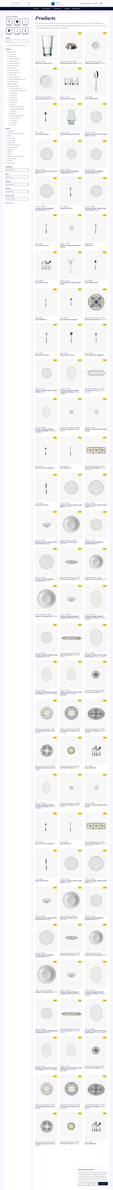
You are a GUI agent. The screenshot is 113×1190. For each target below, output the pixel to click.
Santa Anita (11, 158)
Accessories (17, 34)
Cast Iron (12, 54)
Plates (13, 97)
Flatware (25, 25)
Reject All (93, 1183)
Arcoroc (11, 140)
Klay (9, 154)
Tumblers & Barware (17, 109)
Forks (13, 124)
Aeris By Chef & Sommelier (15, 133)
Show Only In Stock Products (17, 45)
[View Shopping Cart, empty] (101, 3)
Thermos (10, 163)
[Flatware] (25, 21)
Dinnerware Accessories (18, 90)
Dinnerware (17, 25)
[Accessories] (17, 30)
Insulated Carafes (15, 58)
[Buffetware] (9, 30)
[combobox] (20, 3)
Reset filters (10, 203)
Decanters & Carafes (17, 106)
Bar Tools (25, 34)
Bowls (13, 95)
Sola (9, 160)
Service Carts (13, 70)
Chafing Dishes (14, 61)
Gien (9, 151)
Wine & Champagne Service (17, 79)
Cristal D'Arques (12, 147)
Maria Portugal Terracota (15, 156)
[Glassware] (9, 22)
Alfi (9, 135)
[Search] (29, 3)
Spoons (13, 120)
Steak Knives (15, 118)
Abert (10, 131)
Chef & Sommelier (13, 145)
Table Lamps (13, 81)
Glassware (9, 25)
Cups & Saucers (15, 88)
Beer (12, 104)
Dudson (10, 149)
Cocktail (13, 102)
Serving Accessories (16, 115)
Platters (13, 93)
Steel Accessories (14, 77)
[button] (39, 8)
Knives (13, 122)
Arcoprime (11, 138)
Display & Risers (14, 63)
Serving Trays (13, 72)
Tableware (11, 83)
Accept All (103, 1183)
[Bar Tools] (25, 30)
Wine (13, 111)
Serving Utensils (14, 65)
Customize (83, 1183)
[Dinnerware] (17, 22)
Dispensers (13, 56)
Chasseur (11, 142)
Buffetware (9, 34)
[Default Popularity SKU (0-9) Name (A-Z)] (17, 41)
